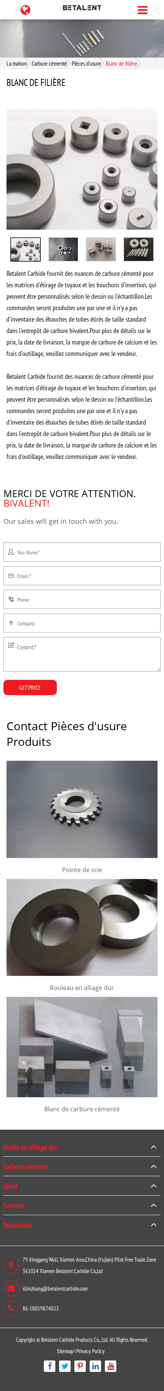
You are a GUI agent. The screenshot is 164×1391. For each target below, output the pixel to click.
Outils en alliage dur (30, 1147)
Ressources (17, 1225)
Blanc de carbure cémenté (82, 1109)
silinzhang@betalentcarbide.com (55, 1288)
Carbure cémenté (49, 63)
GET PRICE (30, 687)
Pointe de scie (82, 870)
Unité (10, 1186)
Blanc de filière (121, 63)
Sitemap (65, 1351)
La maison (16, 63)
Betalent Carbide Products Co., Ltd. (74, 1339)
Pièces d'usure (86, 63)
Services (14, 1205)
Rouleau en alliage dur (82, 988)
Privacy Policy (90, 1351)
